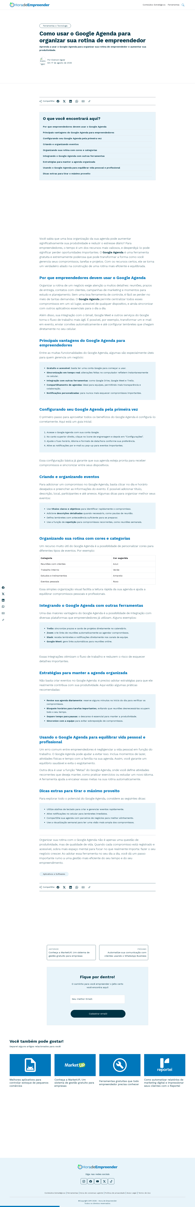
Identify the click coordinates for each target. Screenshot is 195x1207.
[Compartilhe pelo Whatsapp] (77, 101)
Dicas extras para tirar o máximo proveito (66, 173)
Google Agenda (65, 432)
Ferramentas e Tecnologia (55, 26)
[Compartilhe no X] (64, 101)
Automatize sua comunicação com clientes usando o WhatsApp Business (125, 952)
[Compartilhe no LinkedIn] (70, 101)
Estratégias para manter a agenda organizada (69, 161)
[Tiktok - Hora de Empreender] (111, 1181)
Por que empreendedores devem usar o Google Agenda (74, 126)
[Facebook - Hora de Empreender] (91, 1181)
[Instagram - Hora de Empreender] (84, 1181)
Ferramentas (173, 5)
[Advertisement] (97, 214)
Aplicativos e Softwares (54, 874)
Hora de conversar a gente (91, 1193)
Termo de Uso (144, 1193)
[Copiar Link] (89, 101)
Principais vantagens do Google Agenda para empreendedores (78, 132)
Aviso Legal (131, 1193)
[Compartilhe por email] (83, 101)
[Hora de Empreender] (30, 5)
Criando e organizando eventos (61, 144)
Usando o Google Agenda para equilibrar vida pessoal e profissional (81, 167)
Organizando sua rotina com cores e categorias (70, 150)
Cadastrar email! (98, 1013)
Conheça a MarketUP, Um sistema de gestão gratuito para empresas (69, 952)
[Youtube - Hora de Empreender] (97, 1181)
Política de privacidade (115, 1193)
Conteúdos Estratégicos (154, 5)
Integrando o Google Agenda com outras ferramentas (74, 156)
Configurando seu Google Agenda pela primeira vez (72, 138)
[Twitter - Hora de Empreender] (104, 1181)
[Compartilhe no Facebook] (58, 101)
